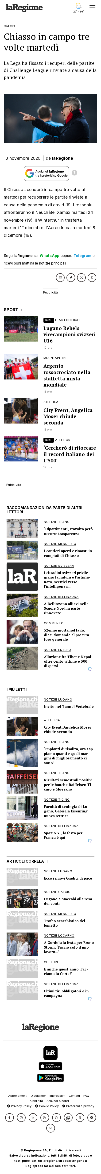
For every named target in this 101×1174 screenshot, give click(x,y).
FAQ (86, 1095)
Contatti (74, 1095)
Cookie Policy (48, 1106)
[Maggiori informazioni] (74, 173)
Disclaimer (38, 1095)
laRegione (62, 158)
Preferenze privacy (79, 1106)
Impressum (57, 1095)
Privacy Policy (20, 1106)
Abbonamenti (17, 1095)
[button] (9, 1117)
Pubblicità (36, 1101)
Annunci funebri (58, 1101)
